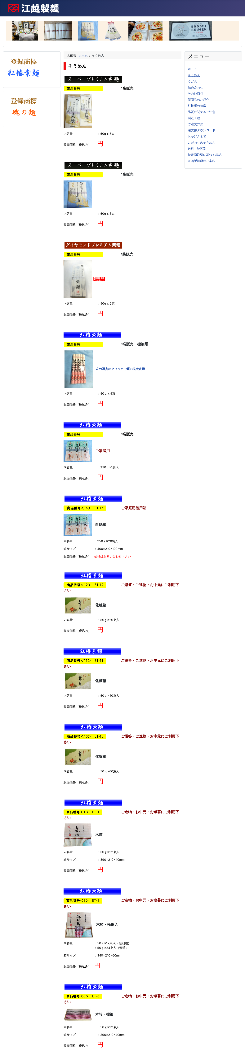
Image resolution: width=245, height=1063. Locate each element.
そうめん (194, 75)
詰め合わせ (195, 87)
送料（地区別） (198, 148)
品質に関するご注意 (201, 112)
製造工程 (194, 118)
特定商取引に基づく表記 (204, 155)
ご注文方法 (195, 124)
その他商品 (195, 93)
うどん (192, 81)
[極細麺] (79, 369)
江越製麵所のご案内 (201, 161)
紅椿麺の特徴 (197, 106)
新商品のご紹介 (198, 100)
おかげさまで (197, 136)
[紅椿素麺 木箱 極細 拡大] (78, 1014)
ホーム (192, 69)
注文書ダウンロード (201, 130)
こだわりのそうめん (201, 142)
